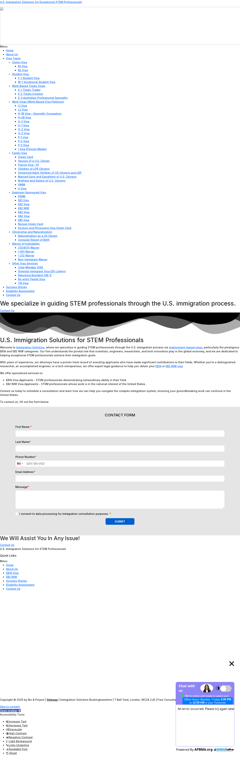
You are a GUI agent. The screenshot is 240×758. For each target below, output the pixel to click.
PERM (21, 196)
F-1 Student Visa (29, 78)
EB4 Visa (24, 216)
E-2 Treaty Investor (30, 93)
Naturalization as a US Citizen (37, 235)
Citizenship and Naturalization (32, 231)
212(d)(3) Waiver (28, 247)
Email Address (25, 471)
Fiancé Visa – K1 (28, 164)
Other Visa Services (25, 263)
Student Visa (20, 74)
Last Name (23, 441)
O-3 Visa (24, 133)
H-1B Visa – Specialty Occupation (40, 113)
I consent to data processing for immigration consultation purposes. (65, 513)
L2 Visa (23, 109)
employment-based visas (185, 347)
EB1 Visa (23, 200)
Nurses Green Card (30, 224)
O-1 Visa (23, 125)
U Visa (22, 188)
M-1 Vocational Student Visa (36, 82)
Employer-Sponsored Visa (29, 192)
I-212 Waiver (26, 255)
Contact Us (13, 295)
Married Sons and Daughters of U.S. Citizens (47, 176)
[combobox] (20, 464)
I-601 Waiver (26, 251)
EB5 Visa (23, 220)
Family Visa (19, 153)
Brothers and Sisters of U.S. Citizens (41, 180)
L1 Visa (22, 105)
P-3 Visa (23, 145)
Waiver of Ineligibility (26, 243)
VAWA (21, 184)
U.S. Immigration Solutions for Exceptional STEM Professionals (41, 2)
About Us (12, 54)
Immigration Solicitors (30, 347)
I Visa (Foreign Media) (32, 149)
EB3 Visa (23, 212)
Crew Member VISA (31, 267)
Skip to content (10, 706)
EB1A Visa (12, 573)
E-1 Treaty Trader (29, 89)
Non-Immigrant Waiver (32, 259)
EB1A (158, 366)
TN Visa (23, 283)
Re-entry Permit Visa (31, 279)
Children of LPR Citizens (34, 168)
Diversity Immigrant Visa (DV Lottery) (42, 271)
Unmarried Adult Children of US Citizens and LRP (50, 172)
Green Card (25, 157)
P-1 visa (23, 137)
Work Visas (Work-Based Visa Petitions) (38, 101)
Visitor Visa (19, 62)
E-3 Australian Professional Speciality (43, 97)
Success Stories (16, 287)
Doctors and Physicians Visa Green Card (44, 228)
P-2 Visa (23, 141)
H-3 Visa (23, 121)
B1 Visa (22, 66)
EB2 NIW (23, 208)
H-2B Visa (24, 117)
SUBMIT (120, 521)
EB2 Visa (23, 204)
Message (22, 486)
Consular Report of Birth (34, 239)
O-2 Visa (24, 129)
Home (10, 50)
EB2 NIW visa (174, 366)
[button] (120, 46)
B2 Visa (23, 70)
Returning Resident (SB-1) (35, 275)
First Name (23, 426)
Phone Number (25, 456)
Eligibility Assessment (20, 291)
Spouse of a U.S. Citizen (34, 160)
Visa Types (13, 58)
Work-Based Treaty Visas (28, 86)
